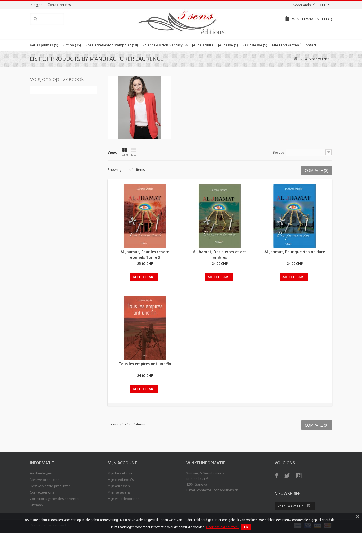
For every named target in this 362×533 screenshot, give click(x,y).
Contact (309, 45)
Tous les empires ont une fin (144, 363)
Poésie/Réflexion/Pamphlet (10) (111, 45)
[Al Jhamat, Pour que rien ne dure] (294, 216)
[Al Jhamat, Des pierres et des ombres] (220, 216)
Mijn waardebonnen (124, 498)
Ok (246, 527)
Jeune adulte (203, 45)
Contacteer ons (59, 4)
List (133, 154)
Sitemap (36, 505)
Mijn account (122, 463)
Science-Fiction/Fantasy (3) (165, 45)
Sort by (279, 152)
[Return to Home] (295, 59)
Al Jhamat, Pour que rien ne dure (294, 251)
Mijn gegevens (119, 492)
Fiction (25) (72, 45)
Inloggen (36, 4)
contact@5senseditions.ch (217, 490)
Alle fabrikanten (285, 45)
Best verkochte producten (50, 486)
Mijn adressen (119, 486)
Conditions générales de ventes (55, 498)
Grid (125, 154)
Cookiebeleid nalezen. (222, 527)
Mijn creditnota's (121, 479)
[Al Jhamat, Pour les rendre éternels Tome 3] (145, 216)
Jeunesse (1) (228, 45)
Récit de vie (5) (254, 45)
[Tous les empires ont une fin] (145, 328)
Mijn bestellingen (121, 473)
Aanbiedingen (41, 473)
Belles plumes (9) (44, 45)
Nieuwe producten (45, 479)
